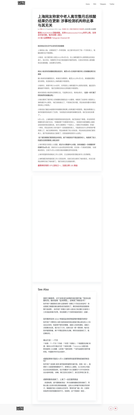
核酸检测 (75, 29)
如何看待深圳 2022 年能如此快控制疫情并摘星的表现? (65, 319)
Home (88, 4)
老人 (68, 29)
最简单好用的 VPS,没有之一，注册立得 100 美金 (58, 165)
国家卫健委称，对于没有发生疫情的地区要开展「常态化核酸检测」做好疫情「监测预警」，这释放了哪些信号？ (67, 299)
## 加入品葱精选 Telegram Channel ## (54, 38)
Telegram (103, 4)
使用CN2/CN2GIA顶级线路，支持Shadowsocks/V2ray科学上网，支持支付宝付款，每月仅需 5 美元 (67, 34)
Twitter (112, 4)
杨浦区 (64, 29)
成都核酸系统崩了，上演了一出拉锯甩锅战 (60, 379)
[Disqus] (67, 206)
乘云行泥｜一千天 (50, 340)
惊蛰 (41, 29)
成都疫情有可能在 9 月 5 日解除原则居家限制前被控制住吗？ (66, 360)
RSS (94, 4)
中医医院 (81, 29)
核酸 (71, 29)
